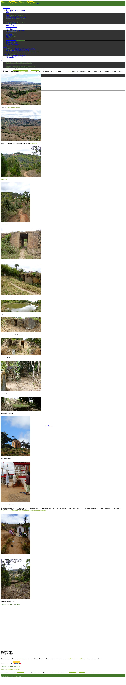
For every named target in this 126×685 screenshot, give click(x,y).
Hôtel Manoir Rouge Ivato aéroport (16, 55)
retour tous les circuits (5, 60)
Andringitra (9, 31)
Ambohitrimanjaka (11, 27)
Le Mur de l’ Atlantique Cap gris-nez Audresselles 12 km (20, 66)
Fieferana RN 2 (10, 36)
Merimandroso (10, 25)
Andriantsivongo (72, 658)
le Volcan (9, 11)
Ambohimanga (10, 24)
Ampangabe (9, 37)
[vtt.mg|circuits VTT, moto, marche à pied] (18, 3)
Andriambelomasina (35, 70)
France (5, 59)
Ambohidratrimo (11, 23)
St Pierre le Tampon (11, 18)
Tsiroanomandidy (11, 46)
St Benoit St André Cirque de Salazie (16, 14)
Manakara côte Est (11, 42)
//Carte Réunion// (9, 9)
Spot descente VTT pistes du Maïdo (15, 15)
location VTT (10, 57)
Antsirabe (9, 34)
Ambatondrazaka (11, 22)
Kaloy (70, 71)
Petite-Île (8, 12)
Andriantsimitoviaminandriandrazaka (20, 70)
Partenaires (6, 54)
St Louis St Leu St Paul (12, 16)
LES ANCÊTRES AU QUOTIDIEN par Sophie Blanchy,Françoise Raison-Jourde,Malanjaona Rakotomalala (23, 510)
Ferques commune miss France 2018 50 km (16, 65)
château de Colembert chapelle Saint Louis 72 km (19, 63)
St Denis (8, 15)
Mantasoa (9, 43)
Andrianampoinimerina (23, 71)
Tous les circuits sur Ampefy (17, 40)
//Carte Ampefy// (10, 29)
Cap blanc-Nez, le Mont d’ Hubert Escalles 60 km (18, 62)
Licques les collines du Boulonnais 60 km (17, 67)
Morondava (9, 35)
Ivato (8, 669)
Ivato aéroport (10, 38)
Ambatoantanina (33, 143)
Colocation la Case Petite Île (14, 56)
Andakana (5, 224)
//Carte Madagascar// (12, 21)
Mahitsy (8, 41)
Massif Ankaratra (11, 33)
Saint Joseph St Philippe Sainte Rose (16, 17)
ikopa (7, 47)
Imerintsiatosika (11, 40)
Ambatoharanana (10, 107)
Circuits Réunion (6, 8)
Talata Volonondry (11, 54)
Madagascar (7, 19)
